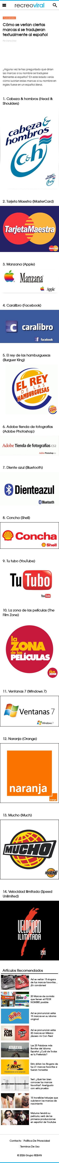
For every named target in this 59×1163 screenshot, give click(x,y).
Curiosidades (9, 18)
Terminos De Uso (29, 1146)
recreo (29, 5)
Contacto (15, 1140)
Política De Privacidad (37, 1140)
